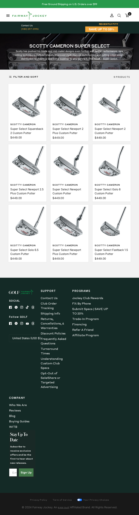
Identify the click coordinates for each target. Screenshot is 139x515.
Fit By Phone (81, 303)
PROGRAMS (81, 290)
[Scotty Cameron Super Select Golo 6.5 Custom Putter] (27, 224)
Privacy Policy (38, 500)
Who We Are (18, 405)
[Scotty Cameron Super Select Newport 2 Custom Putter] (112, 103)
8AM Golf (63, 507)
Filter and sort (25, 76)
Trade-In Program (85, 319)
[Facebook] (12, 307)
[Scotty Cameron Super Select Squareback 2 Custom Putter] (27, 103)
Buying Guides (19, 421)
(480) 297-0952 (30, 29)
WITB (13, 427)
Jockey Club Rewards (87, 298)
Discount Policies (53, 333)
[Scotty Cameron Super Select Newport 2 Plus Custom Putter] (69, 103)
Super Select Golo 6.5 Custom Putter (24, 252)
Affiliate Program (85, 335)
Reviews (15, 410)
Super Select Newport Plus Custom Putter (66, 252)
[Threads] (34, 307)
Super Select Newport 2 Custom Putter (110, 131)
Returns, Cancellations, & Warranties (52, 323)
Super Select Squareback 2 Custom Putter (26, 131)
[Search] (119, 15)
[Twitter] (17, 307)
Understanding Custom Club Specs (52, 363)
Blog (12, 416)
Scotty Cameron (23, 124)
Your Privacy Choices (96, 500)
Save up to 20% (101, 29)
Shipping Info (50, 313)
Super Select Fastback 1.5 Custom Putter (111, 252)
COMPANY (17, 397)
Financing (79, 324)
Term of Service (62, 500)
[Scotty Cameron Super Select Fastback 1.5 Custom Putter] (112, 224)
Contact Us (49, 298)
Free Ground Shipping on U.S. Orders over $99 (69, 4)
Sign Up (26, 472)
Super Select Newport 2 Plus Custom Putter (67, 131)
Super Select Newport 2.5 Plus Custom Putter (27, 191)
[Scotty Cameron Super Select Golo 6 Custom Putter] (112, 163)
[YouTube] (28, 324)
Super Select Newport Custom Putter (66, 191)
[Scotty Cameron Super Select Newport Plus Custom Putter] (69, 224)
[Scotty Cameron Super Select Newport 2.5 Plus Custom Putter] (27, 163)
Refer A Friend (83, 330)
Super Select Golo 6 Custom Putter (108, 191)
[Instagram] (23, 307)
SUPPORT (48, 290)
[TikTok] (28, 307)
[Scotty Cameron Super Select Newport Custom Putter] (69, 163)
